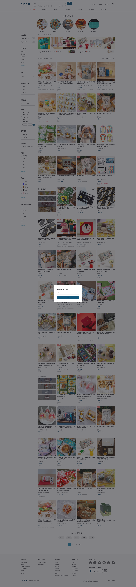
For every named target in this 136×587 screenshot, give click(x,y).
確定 (68, 297)
